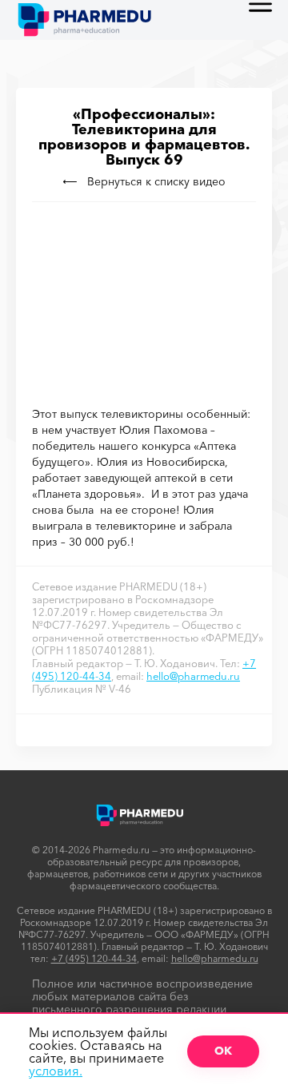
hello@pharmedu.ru (193, 676)
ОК (223, 1050)
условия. (55, 1071)
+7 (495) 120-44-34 (94, 958)
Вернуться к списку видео (156, 181)
